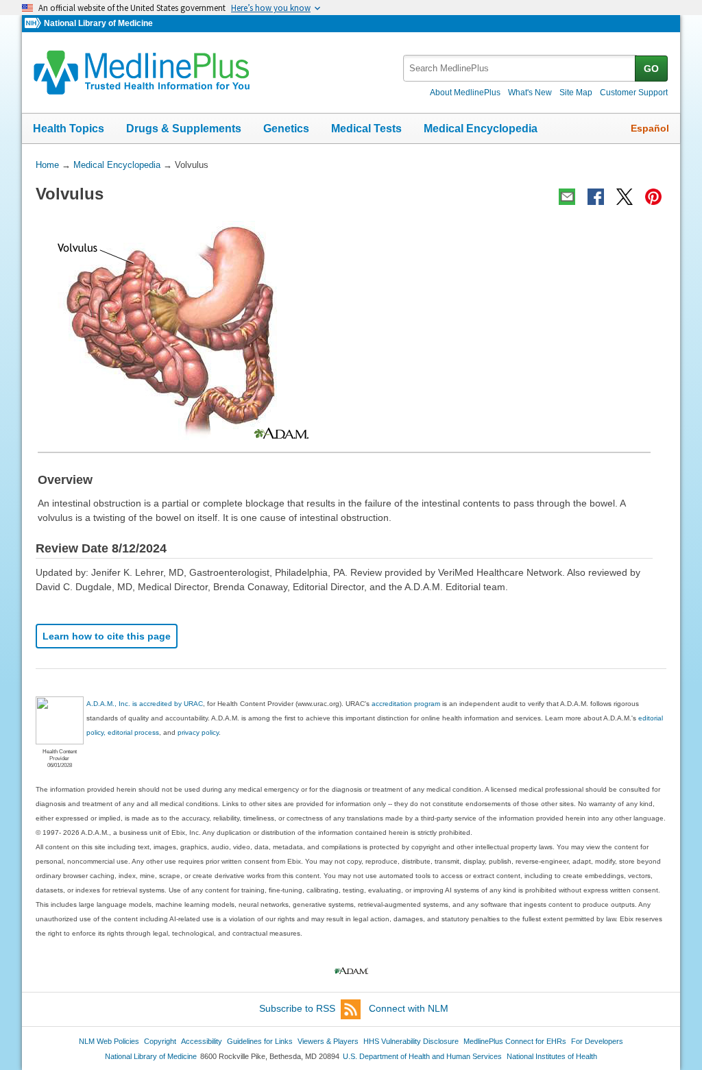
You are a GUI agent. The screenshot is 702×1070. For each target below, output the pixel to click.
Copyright (160, 1041)
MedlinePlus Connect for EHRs (514, 1041)
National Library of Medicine (98, 23)
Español (650, 128)
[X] (625, 197)
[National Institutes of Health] (34, 23)
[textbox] (520, 68)
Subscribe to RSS (297, 1008)
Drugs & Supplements (183, 128)
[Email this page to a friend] (567, 197)
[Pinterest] (653, 197)
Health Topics (68, 128)
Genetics (286, 128)
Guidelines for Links (260, 1041)
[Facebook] (596, 197)
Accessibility (201, 1041)
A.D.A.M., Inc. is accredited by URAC (144, 703)
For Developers (597, 1041)
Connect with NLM (408, 1008)
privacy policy (198, 732)
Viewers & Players (328, 1041)
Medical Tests (366, 128)
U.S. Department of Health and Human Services (422, 1056)
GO (651, 68)
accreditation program (406, 703)
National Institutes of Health (552, 1056)
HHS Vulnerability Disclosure (411, 1041)
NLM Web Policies (109, 1041)
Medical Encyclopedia (480, 128)
